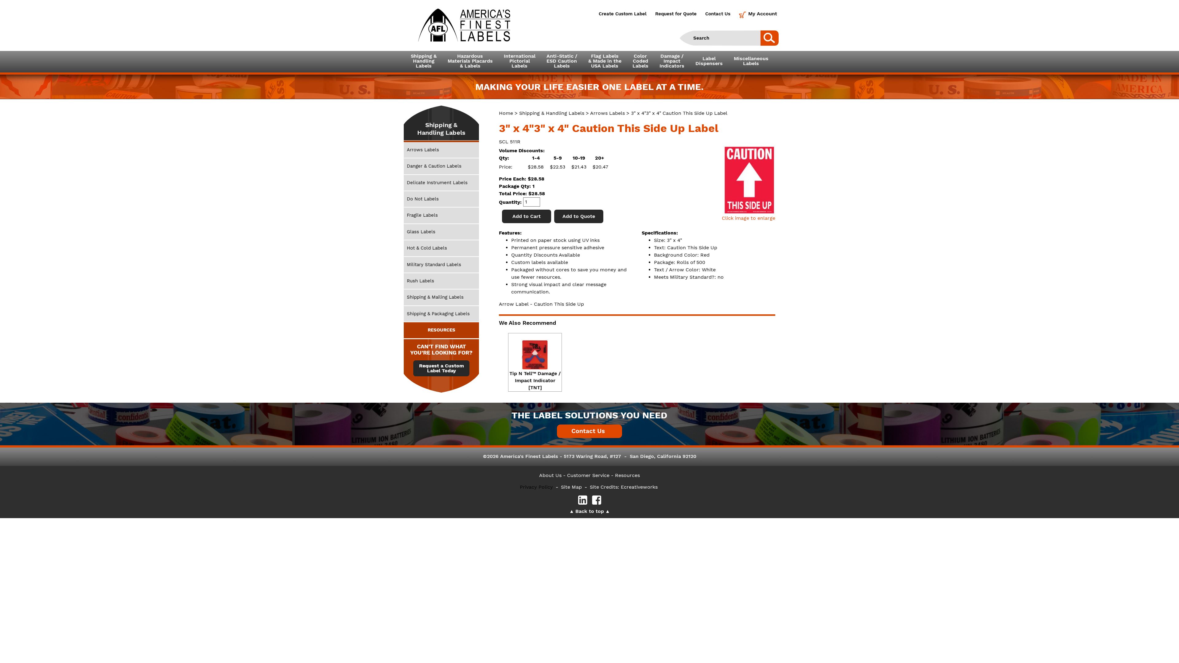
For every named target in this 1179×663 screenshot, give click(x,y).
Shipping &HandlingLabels (424, 61)
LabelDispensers (709, 61)
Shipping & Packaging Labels (438, 313)
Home (506, 113)
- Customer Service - (588, 475)
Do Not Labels (423, 199)
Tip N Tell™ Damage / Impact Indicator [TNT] (535, 380)
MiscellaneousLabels (751, 61)
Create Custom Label (623, 14)
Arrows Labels (607, 113)
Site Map (571, 487)
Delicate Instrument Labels (437, 182)
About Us (550, 475)
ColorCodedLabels (640, 61)
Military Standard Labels (434, 264)
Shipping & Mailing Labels (435, 297)
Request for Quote (676, 14)
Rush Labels (420, 281)
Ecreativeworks (639, 487)
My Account (762, 14)
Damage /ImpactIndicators (672, 61)
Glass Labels (421, 232)
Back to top (589, 511)
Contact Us (717, 14)
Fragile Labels (422, 215)
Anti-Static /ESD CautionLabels (562, 61)
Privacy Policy (536, 487)
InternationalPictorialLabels (519, 61)
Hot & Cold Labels (427, 248)
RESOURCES (441, 330)
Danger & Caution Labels (434, 166)
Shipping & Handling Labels (551, 113)
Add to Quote (578, 216)
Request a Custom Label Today (441, 368)
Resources (627, 475)
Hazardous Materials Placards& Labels (470, 61)
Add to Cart (526, 216)
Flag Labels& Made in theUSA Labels (604, 61)
